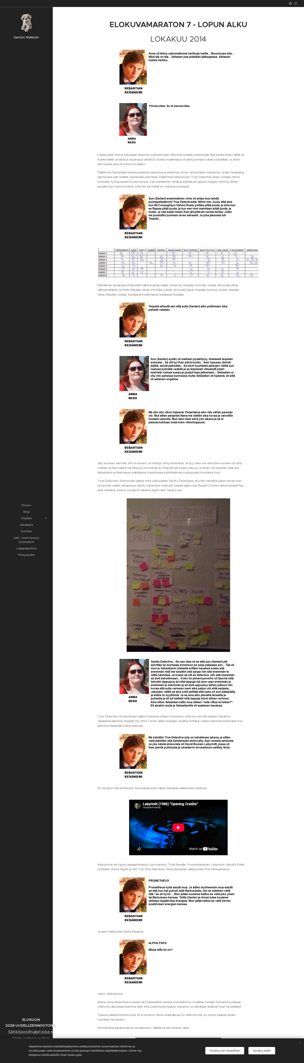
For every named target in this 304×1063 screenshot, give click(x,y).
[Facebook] (290, 4)
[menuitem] (26, 505)
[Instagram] (295, 4)
